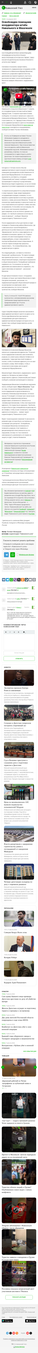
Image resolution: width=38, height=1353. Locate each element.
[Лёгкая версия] (11, 2)
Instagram (30, 509)
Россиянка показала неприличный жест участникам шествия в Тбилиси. (18, 1290)
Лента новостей (14, 16)
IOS (33, 491)
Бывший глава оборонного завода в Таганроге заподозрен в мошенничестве (18, 1037)
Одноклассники (19, 511)
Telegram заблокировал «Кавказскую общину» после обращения (17, 1226)
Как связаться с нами (16, 1317)
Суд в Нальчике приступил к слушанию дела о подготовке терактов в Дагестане (16, 762)
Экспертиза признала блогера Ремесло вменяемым (16, 689)
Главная (4, 16)
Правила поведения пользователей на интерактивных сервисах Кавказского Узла (19, 1339)
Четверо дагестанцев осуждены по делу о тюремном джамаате (18, 882)
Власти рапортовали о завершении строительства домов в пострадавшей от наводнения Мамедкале (18, 848)
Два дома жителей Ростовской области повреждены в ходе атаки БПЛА (17, 1018)
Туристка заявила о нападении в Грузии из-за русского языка (18, 1258)
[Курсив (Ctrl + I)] (10, 632)
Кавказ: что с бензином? (12, 13)
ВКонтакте (8, 511)
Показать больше (19, 1297)
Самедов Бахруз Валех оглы (15, 932)
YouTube (31, 514)
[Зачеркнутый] (18, 632)
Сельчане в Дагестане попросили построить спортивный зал (17, 724)
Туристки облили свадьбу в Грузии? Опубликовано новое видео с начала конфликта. (17, 1189)
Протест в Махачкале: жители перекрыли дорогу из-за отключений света (19, 1155)
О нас (3, 1317)
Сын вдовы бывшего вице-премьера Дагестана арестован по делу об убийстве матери (19, 999)
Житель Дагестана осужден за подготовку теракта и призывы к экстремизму (19, 1009)
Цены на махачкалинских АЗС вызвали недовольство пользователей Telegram (16, 804)
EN (6, 2)
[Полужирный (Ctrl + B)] (6, 632)
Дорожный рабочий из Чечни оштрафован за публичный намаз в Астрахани (16, 1083)
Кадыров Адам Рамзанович (15, 982)
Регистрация (19, 653)
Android (27, 491)
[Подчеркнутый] (14, 632)
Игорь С (19, 607)
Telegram (28, 500)
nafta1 (18, 599)
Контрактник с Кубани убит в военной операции (18, 1046)
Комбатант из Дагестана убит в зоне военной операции (16, 1027)
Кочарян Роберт (10, 957)
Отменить (19, 658)
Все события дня (29, 1051)
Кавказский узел (15, 107)
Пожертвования (31, 1317)
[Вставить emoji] (24, 632)
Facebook (22, 509)
